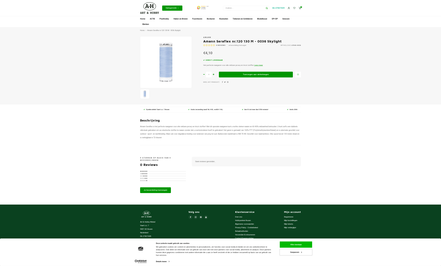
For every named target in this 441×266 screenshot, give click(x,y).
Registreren (288, 217)
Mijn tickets (288, 224)
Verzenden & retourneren (245, 234)
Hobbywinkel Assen (243, 220)
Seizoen (286, 18)
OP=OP (275, 18)
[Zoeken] (266, 8)
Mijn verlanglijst (290, 227)
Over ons (238, 217)
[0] (300, 8)
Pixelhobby (164, 18)
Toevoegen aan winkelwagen (256, 74)
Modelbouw (262, 18)
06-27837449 (278, 8)
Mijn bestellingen (290, 220)
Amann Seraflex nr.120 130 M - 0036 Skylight (164, 30)
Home (142, 18)
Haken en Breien (181, 18)
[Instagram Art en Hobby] (196, 217)
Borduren (211, 18)
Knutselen (223, 18)
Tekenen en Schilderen (243, 18)
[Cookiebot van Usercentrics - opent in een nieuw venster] (141, 261)
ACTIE (152, 18)
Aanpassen (294, 252)
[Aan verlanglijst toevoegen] (298, 74)
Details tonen (161, 261)
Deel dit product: (211, 82)
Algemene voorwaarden (244, 224)
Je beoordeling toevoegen (237, 45)
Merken (145, 24)
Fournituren (197, 18)
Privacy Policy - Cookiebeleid (246, 227)
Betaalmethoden (241, 231)
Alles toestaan (296, 245)
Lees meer (258, 65)
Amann (207, 37)
